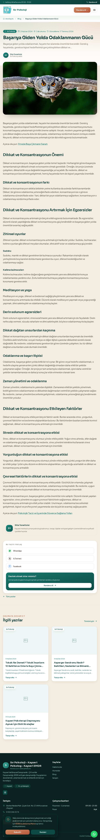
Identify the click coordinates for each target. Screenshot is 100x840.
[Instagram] (5, 792)
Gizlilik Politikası (85, 836)
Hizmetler (56, 771)
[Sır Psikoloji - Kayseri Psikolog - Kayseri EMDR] (15, 10)
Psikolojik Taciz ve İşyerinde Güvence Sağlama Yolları (45, 513)
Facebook (17, 566)
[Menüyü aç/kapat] (94, 10)
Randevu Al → (82, 10)
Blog (19, 19)
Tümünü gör (89, 621)
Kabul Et (17, 832)
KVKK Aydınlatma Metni (25, 823)
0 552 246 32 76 (12, 812)
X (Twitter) (17, 558)
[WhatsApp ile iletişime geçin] (94, 834)
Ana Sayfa (9, 19)
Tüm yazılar (10, 596)
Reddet (43, 832)
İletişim (55, 778)
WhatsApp (17, 551)
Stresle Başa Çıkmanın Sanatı (33, 144)
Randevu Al (93, 2)
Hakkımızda (57, 767)
